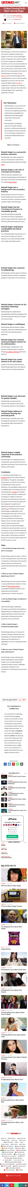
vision (3, 164)
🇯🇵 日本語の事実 (7, 1160)
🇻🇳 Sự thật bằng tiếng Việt (13, 1168)
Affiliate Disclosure (8, 1142)
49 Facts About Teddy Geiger (11, 886)
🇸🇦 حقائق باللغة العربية (19, 1154)
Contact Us (14, 1140)
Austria (15, 492)
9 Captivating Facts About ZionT (12, 1079)
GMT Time (4, 849)
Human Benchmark (6, 857)
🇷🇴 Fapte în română (6, 1166)
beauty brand (13, 182)
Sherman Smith (17, 19)
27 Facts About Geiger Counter (11, 906)
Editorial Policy (11, 1138)
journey (19, 83)
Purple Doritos (6, 949)
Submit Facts (13, 1144)
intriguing (4, 477)
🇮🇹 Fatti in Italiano (20, 1148)
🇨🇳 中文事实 (19, 1170)
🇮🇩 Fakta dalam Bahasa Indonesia (13, 1158)
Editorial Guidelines (20, 23)
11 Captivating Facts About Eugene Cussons (16, 794)
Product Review (5, 1140)
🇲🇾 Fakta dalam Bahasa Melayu (13, 1162)
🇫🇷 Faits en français (20, 1146)
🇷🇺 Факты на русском (19, 1166)
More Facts (22, 1144)
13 (7, 509)
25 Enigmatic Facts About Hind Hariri (13, 970)
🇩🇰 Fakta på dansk (21, 1150)
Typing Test (4, 853)
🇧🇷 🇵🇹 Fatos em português (7, 1150)
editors (13, 735)
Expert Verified (7, 23)
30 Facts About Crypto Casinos (17, 776)
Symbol (3, 845)
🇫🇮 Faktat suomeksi (6, 1154)
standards (19, 731)
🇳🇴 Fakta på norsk (19, 1152)
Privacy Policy (5, 1144)
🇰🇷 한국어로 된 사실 (18, 1160)
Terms (21, 1142)
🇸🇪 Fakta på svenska (7, 1152)
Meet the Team (21, 1138)
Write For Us (22, 1140)
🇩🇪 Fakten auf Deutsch (7, 1146)
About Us (3, 1138)
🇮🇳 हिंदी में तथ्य (21, 1156)
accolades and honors (12, 352)
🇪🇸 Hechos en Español (8, 1148)
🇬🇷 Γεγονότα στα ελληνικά (9, 1156)
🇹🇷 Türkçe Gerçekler (9, 1170)
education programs (14, 586)
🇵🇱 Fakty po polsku (21, 1164)
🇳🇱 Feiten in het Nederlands (7, 1164)
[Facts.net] (10, 2)
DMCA (16, 1142)
